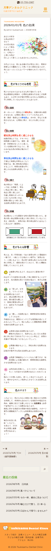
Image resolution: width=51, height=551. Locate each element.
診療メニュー (25, 535)
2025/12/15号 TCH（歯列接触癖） (12, 453)
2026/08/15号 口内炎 (17, 484)
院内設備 (30, 537)
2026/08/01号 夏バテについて (20, 490)
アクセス (22, 540)
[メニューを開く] (45, 9)
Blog (30, 540)
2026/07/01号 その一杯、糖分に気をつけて (27, 497)
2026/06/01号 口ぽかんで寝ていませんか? (26, 510)
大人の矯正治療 (39, 535)
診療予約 (39, 537)
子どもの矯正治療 (15, 537)
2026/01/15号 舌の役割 (38, 453)
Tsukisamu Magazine (14, 21)
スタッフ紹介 (11, 535)
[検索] (44, 469)
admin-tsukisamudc (14, 30)
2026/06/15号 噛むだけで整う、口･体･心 (26, 504)
